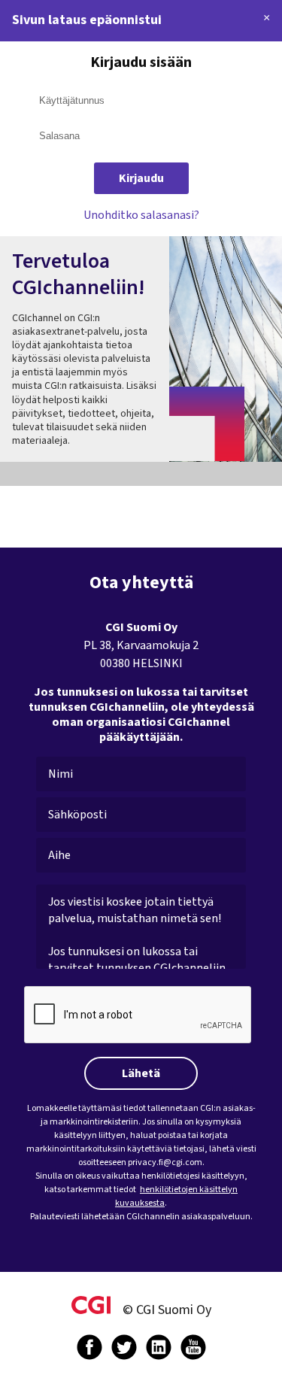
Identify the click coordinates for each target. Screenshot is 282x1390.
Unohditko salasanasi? (141, 215)
